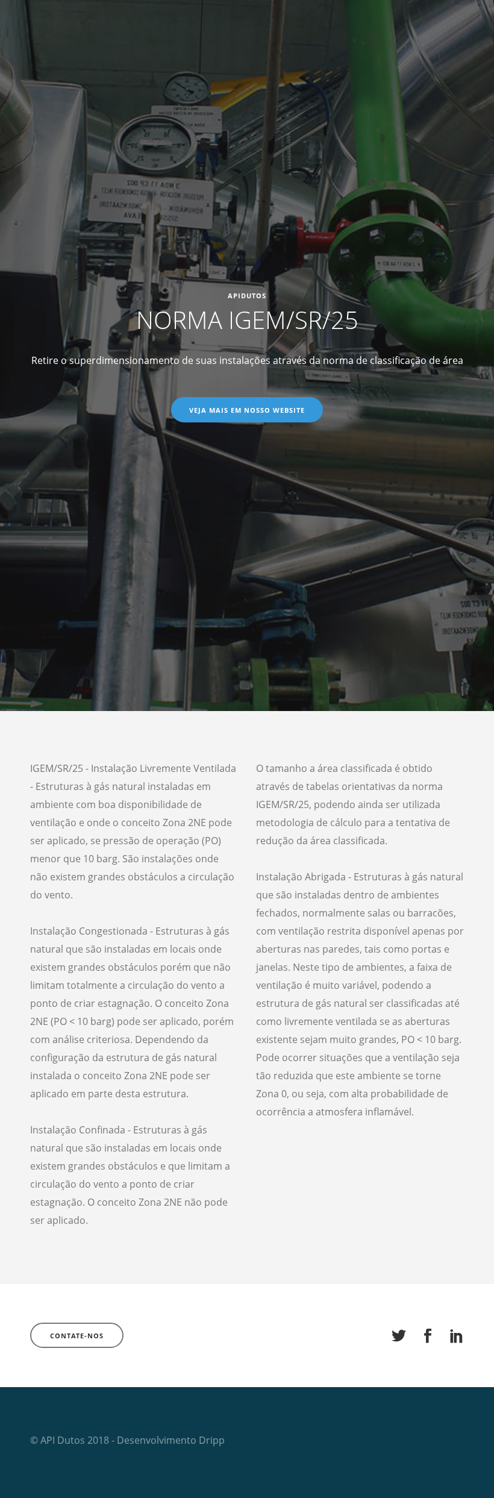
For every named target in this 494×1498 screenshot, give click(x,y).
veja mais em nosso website (247, 410)
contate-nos (77, 1335)
